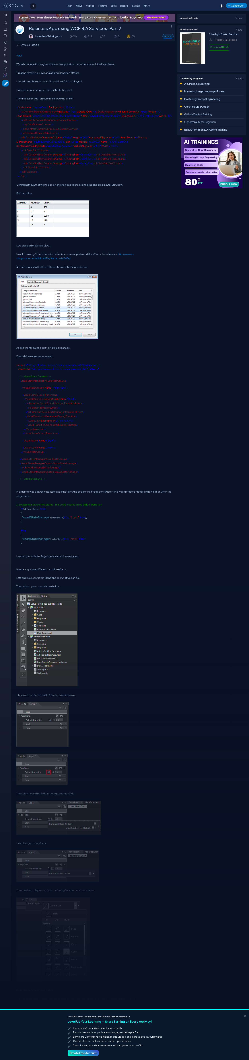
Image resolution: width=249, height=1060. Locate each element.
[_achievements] (6, 49)
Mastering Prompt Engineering (202, 99)
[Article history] (71, 36)
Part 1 (19, 55)
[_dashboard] (6, 29)
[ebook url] (192, 66)
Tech (69, 5)
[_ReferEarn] (6, 62)
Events (136, 5)
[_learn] (6, 42)
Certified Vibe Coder (196, 106)
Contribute (237, 5)
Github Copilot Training (198, 114)
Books (124, 5)
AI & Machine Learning (197, 83)
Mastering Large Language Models (204, 91)
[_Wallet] (6, 35)
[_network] (6, 55)
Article (168, 36)
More (147, 5)
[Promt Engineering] (211, 162)
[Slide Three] (94, 18)
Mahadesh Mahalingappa (49, 36)
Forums (102, 5)
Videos (90, 5)
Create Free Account (83, 1053)
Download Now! (219, 47)
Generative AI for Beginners (200, 122)
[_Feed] (6, 22)
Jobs (114, 5)
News (79, 5)
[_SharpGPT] (6, 75)
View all (240, 18)
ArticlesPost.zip (30, 44)
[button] (115, 36)
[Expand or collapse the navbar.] (5, 15)
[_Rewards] (6, 68)
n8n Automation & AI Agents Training (205, 129)
